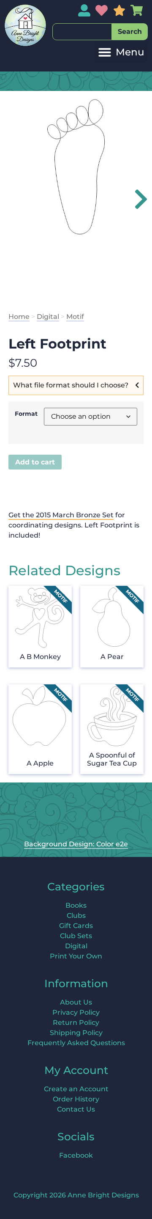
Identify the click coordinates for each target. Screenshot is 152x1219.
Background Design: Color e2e (76, 844)
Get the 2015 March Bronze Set (61, 515)
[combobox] (82, 31)
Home (19, 317)
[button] (121, 52)
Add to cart (35, 462)
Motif (75, 317)
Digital (48, 317)
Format (26, 414)
